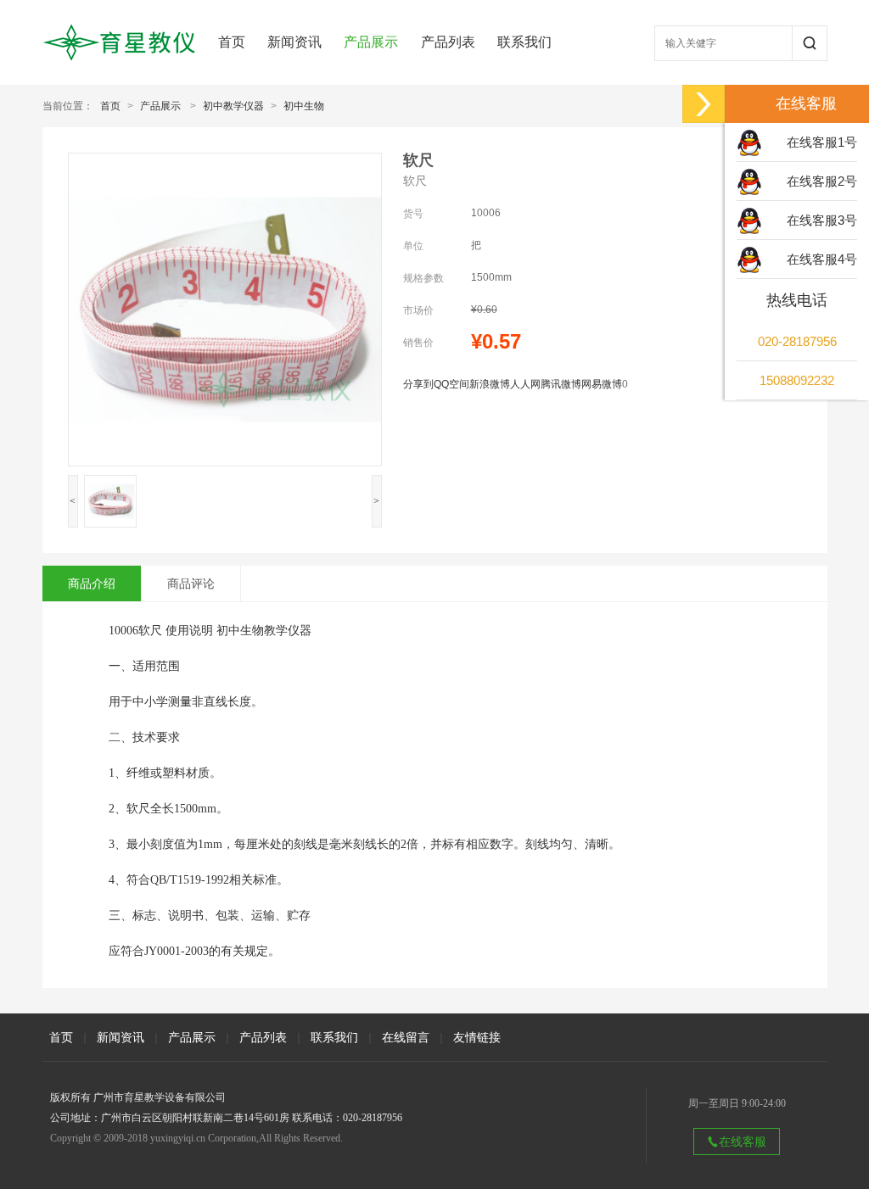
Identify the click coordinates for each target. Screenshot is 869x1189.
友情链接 (477, 1037)
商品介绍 (91, 583)
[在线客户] (703, 104)
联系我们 (524, 42)
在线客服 (742, 1141)
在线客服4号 (822, 259)
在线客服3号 (822, 220)
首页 (231, 42)
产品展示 (371, 42)
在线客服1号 (822, 142)
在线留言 (405, 1037)
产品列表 (448, 42)
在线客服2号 (822, 181)
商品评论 (191, 583)
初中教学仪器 (233, 106)
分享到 (418, 384)
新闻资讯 (294, 42)
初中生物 (303, 106)
